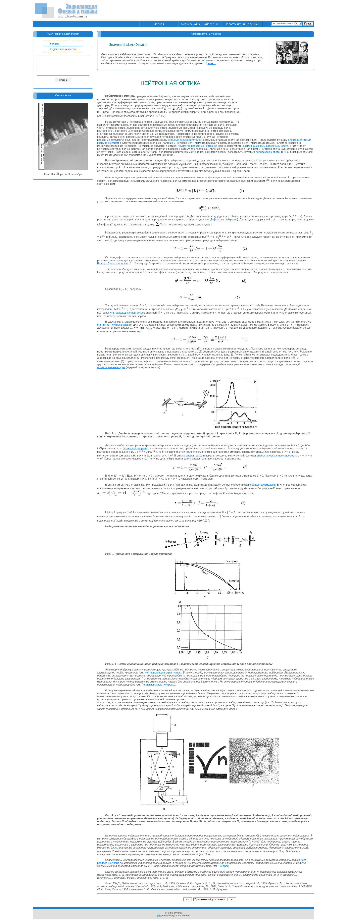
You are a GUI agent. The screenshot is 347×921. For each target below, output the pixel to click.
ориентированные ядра (111, 367)
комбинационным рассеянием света (266, 145)
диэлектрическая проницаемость (277, 455)
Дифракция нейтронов (223, 219)
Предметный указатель (63, 49)
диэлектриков (194, 455)
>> (232, 899)
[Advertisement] (241, 11)
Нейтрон (223, 865)
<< (188, 899)
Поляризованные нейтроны (158, 684)
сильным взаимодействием (185, 139)
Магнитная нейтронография (114, 324)
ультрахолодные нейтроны (126, 312)
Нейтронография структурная (163, 672)
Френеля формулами (263, 484)
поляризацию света (268, 151)
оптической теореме (135, 448)
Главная (54, 43)
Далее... (211, 63)
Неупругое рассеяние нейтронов (197, 145)
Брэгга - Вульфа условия (112, 263)
